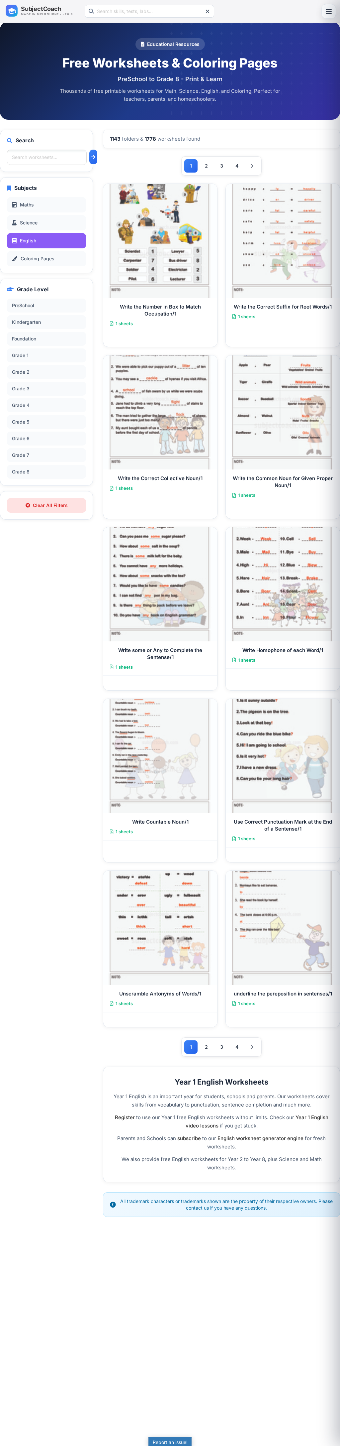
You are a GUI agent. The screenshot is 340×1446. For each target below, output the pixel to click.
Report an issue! (170, 1442)
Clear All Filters (50, 505)
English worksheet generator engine (260, 1138)
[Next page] (252, 166)
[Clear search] (207, 11)
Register (125, 1117)
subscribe (189, 1138)
